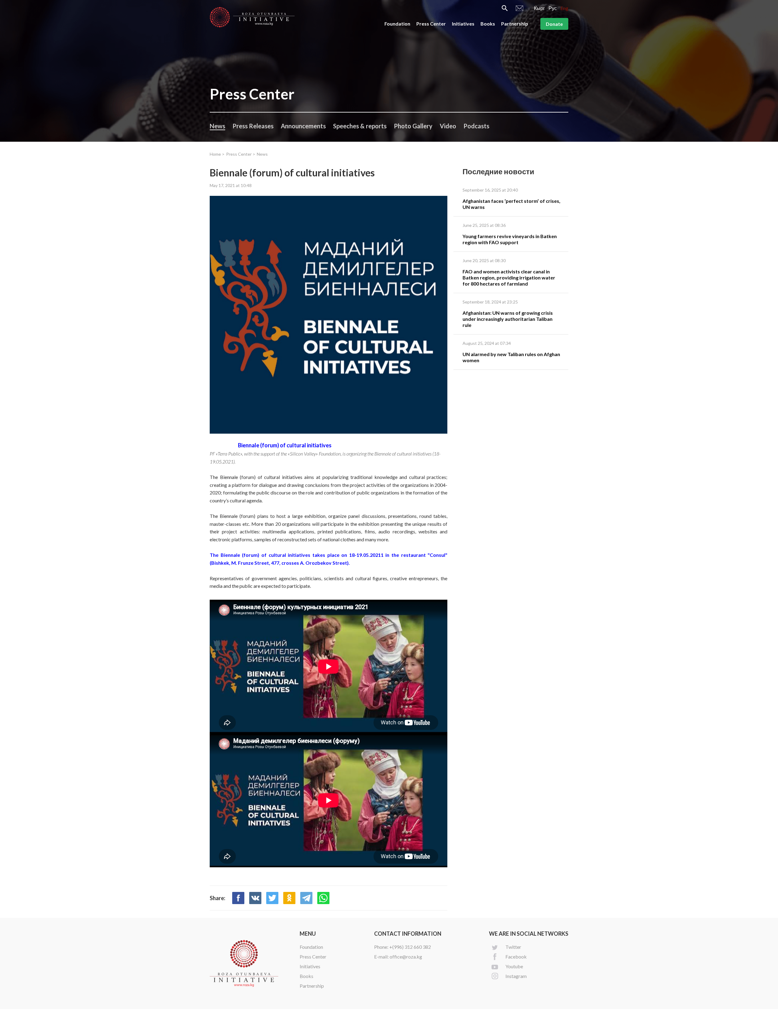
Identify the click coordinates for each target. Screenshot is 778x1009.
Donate (554, 24)
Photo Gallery (413, 126)
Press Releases (253, 126)
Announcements (303, 126)
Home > (217, 154)
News (217, 126)
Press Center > (240, 154)
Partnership (514, 23)
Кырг (539, 8)
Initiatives (463, 23)
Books (487, 23)
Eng (564, 8)
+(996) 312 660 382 (410, 947)
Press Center (431, 23)
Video (448, 126)
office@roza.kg (406, 956)
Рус (553, 8)
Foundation (397, 23)
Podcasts (476, 126)
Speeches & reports (360, 126)
